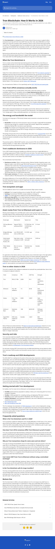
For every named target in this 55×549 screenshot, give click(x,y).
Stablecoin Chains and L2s (23, 15)
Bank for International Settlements (32, 326)
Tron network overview (43, 73)
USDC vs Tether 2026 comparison (35, 181)
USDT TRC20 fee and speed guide (39, 84)
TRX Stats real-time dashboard (41, 373)
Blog (47, 2)
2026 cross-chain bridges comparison (30, 260)
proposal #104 (41, 133)
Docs (50, 2)
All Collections (6, 15)
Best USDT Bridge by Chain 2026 (13, 403)
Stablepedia (13, 15)
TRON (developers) (27, 406)
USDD (6, 195)
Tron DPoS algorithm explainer (38, 104)
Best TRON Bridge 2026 (10, 401)
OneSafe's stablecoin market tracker (34, 154)
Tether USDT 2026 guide (30, 81)
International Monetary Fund (28, 165)
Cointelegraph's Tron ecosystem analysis (23, 345)
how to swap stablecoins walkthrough (32, 411)
